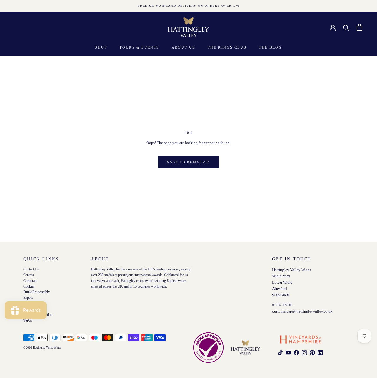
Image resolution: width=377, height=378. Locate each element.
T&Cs (27, 320)
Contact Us (31, 269)
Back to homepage (188, 162)
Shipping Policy (34, 309)
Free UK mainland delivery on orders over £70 (188, 5)
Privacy (28, 303)
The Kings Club (227, 47)
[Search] (346, 27)
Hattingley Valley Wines (47, 347)
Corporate (30, 281)
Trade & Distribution (37, 315)
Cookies (29, 286)
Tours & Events (139, 47)
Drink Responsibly (36, 292)
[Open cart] (359, 27)
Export (28, 298)
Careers (28, 275)
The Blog (270, 47)
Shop (101, 47)
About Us (183, 47)
